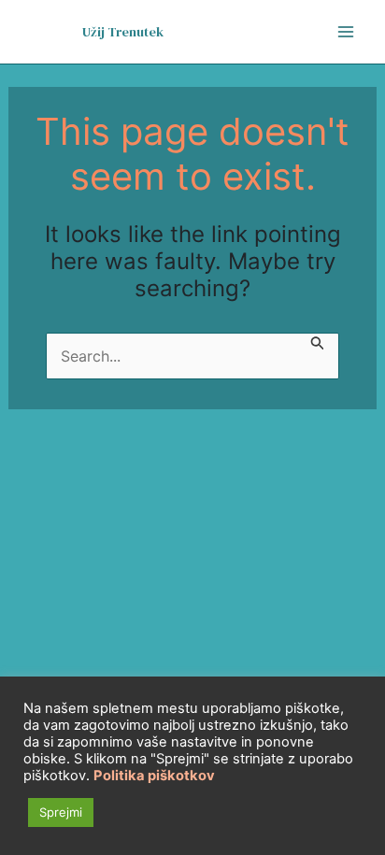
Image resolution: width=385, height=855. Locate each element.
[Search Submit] (317, 344)
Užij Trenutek (123, 31)
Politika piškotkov (154, 775)
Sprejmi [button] (60, 812)
